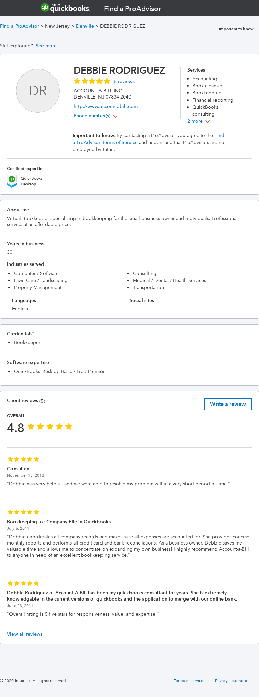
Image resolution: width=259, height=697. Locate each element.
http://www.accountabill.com (106, 106)
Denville (85, 26)
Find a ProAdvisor (19, 26)
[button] (104, 80)
